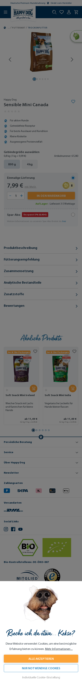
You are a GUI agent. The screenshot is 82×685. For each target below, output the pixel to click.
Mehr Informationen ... (59, 649)
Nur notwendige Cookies (41, 668)
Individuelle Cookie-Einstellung (41, 677)
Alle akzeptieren (41, 659)
